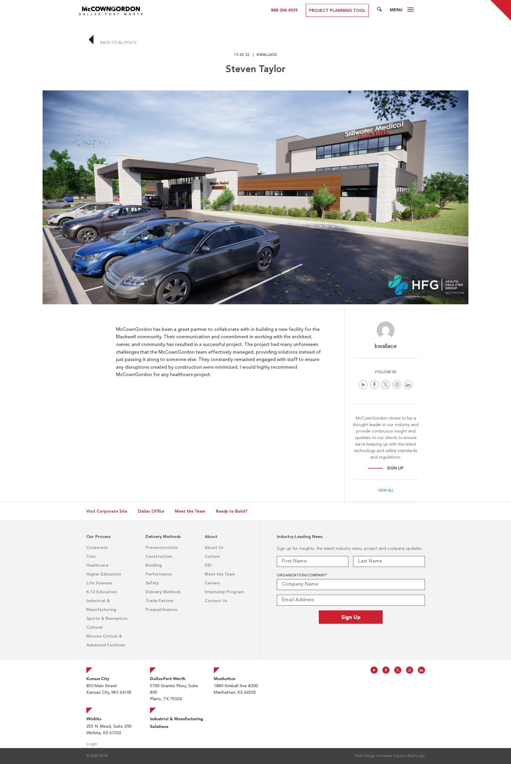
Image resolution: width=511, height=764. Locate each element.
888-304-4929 (284, 10)
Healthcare (97, 565)
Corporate (97, 548)
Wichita (93, 718)
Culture (212, 557)
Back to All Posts (118, 43)
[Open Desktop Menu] (410, 10)
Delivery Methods (163, 592)
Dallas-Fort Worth (167, 678)
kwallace (267, 55)
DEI (208, 565)
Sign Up (395, 468)
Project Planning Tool (337, 11)
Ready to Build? (232, 511)
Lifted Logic (415, 756)
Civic (91, 557)
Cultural (94, 627)
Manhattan (224, 678)
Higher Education (103, 574)
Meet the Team (190, 511)
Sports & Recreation (106, 619)
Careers (212, 583)
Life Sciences (99, 583)
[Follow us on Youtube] (363, 384)
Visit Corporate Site (106, 511)
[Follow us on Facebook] (374, 384)
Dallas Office (151, 511)
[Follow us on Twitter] (385, 384)
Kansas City (97, 678)
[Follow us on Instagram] (396, 384)
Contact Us (216, 601)
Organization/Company (302, 575)
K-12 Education (101, 592)
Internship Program (224, 592)
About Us (214, 548)
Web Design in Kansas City (377, 756)
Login (91, 744)
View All (386, 490)
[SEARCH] (379, 10)
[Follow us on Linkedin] (408, 384)
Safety (152, 583)
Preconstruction (161, 548)
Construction (158, 557)
